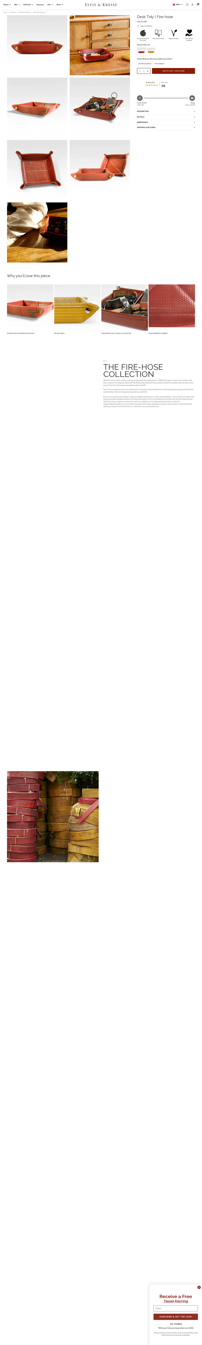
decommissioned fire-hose (140, 380)
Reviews (164, 82)
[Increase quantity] (148, 70)
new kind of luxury (176, 389)
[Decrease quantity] (139, 70)
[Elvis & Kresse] (101, 4)
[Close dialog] (199, 1287)
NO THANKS (176, 1324)
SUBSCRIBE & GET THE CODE (175, 1317)
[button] (187, 5)
